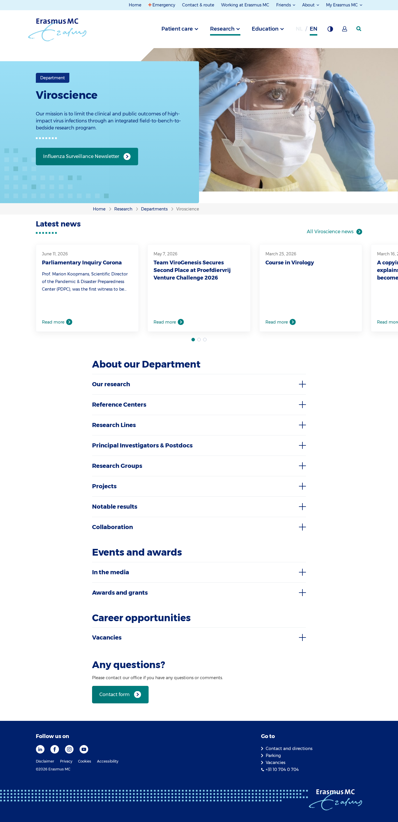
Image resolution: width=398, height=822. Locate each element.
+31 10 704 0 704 (282, 769)
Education (265, 29)
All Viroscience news (330, 231)
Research (222, 29)
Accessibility (107, 761)
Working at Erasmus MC (245, 5)
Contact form (114, 694)
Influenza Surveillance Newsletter (81, 156)
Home (135, 5)
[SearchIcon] (359, 29)
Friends (284, 5)
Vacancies (275, 762)
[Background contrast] (330, 30)
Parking (273, 755)
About (309, 5)
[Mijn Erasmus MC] (345, 30)
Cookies (84, 761)
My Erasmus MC (342, 5)
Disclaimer (45, 761)
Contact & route (198, 5)
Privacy (66, 761)
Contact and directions (289, 748)
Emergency (163, 5)
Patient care (177, 29)
